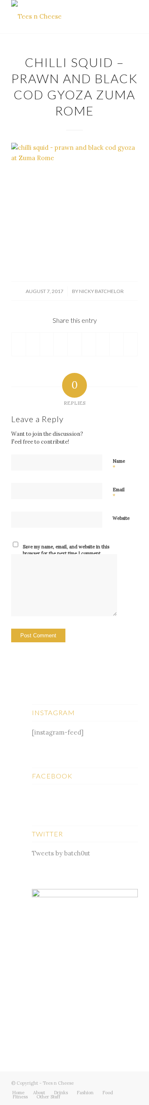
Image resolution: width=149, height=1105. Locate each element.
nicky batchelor (101, 291)
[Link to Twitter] (107, 1082)
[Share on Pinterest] (60, 344)
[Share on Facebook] (19, 344)
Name (119, 464)
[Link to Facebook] (119, 1082)
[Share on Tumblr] (89, 344)
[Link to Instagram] (131, 1082)
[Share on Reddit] (116, 344)
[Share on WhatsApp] (47, 344)
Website (121, 518)
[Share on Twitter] (33, 344)
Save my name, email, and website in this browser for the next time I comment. (66, 550)
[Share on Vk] (103, 344)
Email (119, 493)
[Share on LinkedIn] (75, 344)
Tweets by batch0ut (61, 853)
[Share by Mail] (130, 344)
